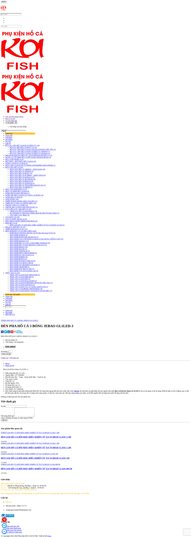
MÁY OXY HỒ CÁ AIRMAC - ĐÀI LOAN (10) (27, 169)
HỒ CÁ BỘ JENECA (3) (14, 159)
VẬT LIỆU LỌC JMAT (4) (19, 215)
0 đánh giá (4, 358)
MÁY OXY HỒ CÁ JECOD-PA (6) (22, 179)
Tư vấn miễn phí (11, 121)
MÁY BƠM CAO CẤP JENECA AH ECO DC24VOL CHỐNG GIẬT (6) (36, 239)
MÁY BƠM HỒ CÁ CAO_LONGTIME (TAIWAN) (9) (30, 243)
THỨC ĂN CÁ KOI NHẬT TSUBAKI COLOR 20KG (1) (31, 291)
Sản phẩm (8, 312)
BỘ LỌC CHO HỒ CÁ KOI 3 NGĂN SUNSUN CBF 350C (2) (33, 149)
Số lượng (4, 351)
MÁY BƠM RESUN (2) (18, 259)
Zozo (49, 536)
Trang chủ (8, 135)
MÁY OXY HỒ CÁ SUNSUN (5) (22, 183)
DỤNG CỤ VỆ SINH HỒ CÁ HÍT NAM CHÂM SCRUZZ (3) (28, 157)
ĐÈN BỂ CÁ (10, 314)
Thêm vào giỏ (6, 354)
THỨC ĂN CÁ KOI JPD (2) (20, 279)
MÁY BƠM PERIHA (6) (19, 257)
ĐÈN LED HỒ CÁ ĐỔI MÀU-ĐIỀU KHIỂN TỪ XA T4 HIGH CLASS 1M (35, 458)
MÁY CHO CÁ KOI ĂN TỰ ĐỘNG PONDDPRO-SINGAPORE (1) (30, 165)
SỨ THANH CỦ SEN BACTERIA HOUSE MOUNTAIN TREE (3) (34, 213)
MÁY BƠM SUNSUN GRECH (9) (22, 261)
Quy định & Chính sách (13, 532)
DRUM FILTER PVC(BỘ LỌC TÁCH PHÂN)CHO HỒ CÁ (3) (28, 155)
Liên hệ (8, 143)
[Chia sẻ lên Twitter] (5, 332)
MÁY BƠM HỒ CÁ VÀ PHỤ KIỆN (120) (20, 231)
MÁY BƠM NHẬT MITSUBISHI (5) (23, 253)
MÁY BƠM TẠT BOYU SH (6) (21, 263)
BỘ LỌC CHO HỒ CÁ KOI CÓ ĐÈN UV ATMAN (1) (30, 151)
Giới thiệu (8, 137)
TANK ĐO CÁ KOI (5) (13, 197)
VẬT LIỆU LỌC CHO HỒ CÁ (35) (18, 209)
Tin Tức (8, 141)
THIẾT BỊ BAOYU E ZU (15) (16, 229)
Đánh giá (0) (9, 366)
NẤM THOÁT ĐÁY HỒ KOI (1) (17, 193)
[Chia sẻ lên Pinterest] (12, 332)
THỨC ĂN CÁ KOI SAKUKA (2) (22, 285)
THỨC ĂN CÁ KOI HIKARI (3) (22, 277)
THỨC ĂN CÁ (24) (12, 273)
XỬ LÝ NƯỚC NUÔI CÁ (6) (16, 219)
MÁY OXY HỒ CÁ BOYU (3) (21, 173)
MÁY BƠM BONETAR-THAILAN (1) (24, 237)
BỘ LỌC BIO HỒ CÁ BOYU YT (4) (23, 147)
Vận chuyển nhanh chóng (14, 117)
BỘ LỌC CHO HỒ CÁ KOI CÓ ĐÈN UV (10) (22, 145)
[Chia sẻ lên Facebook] (2, 332)
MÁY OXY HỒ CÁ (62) (14, 167)
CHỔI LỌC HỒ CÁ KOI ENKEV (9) (23, 211)
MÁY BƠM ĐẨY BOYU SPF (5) (22, 269)
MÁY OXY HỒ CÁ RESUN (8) (21, 181)
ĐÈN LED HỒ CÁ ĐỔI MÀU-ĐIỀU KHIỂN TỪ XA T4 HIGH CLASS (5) (37, 225)
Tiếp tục (4, 420)
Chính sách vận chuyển (13, 530)
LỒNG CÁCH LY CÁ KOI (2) (16, 163)
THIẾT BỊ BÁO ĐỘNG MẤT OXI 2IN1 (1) (21, 201)
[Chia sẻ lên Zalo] (21, 332)
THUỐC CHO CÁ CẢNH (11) (16, 205)
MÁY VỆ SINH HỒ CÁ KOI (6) (17, 191)
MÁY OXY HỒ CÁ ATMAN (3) (21, 171)
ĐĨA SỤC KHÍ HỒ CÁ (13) (15, 227)
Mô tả (7, 364)
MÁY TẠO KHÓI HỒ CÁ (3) (16, 189)
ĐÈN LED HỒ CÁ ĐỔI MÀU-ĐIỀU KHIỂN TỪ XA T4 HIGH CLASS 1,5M (36, 437)
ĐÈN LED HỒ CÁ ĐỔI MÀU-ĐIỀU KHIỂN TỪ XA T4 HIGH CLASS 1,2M (36, 447)
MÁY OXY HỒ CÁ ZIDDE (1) (21, 187)
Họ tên (3, 406)
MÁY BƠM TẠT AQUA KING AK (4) (24, 271)
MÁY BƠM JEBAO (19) (19, 247)
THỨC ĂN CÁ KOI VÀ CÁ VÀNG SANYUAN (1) (29, 287)
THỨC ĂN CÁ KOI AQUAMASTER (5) (25, 275)
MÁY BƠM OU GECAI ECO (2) (22, 255)
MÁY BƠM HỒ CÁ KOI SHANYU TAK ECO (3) (28, 245)
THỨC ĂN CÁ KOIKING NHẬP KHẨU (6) (26, 289)
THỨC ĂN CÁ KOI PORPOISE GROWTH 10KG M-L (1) (31, 283)
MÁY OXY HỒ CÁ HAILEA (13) (22, 177)
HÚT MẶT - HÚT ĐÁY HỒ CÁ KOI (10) (20, 161)
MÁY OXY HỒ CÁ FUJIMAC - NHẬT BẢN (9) (28, 175)
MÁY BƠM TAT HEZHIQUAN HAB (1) (25, 265)
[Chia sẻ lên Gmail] (15, 332)
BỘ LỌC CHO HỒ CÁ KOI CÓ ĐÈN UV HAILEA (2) (30, 153)
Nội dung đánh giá (7, 416)
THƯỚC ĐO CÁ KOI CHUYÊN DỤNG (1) (21, 207)
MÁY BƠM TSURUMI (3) (19, 267)
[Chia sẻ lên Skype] (18, 332)
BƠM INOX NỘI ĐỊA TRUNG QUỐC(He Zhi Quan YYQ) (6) (32, 233)
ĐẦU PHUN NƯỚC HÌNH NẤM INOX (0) (21, 221)
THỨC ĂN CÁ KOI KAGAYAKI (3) (23, 281)
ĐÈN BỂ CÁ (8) (11, 223)
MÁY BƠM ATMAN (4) (19, 235)
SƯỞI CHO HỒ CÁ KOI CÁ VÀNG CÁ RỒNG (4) (24, 195)
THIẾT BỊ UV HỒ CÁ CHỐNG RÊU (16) (20, 203)
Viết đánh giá (14, 358)
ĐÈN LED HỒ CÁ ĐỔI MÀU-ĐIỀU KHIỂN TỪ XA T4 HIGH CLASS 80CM (36, 469)
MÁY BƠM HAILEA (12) (19, 241)
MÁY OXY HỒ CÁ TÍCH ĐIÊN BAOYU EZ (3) (28, 185)
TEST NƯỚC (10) (12, 199)
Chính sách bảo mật (12, 526)
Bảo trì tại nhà (10, 119)
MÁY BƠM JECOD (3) (18, 249)
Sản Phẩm (8, 139)
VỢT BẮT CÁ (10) (12, 217)
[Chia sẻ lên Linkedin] (8, 332)
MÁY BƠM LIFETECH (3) (20, 251)
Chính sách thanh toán (13, 528)
